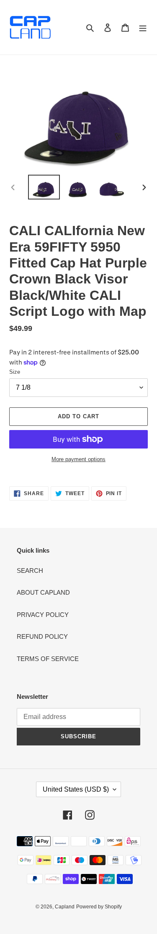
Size (14, 372)
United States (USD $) (76, 789)
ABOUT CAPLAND (43, 592)
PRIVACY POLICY (43, 614)
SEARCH (30, 570)
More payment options (78, 459)
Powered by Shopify (99, 907)
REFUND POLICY (42, 636)
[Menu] (143, 27)
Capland (65, 907)
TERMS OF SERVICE (48, 658)
